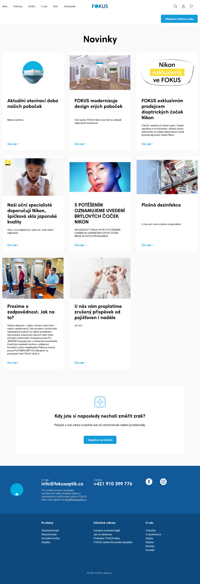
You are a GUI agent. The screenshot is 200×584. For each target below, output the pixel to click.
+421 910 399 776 (112, 484)
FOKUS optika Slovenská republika (112, 542)
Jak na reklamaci (102, 534)
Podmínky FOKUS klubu (106, 538)
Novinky (150, 546)
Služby (31, 6)
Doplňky (45, 542)
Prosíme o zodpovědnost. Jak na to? (31, 312)
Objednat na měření (100, 439)
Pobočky (17, 6)
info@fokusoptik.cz (62, 484)
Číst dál (12, 144)
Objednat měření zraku (179, 18)
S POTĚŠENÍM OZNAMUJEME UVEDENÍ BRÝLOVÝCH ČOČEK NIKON (100, 214)
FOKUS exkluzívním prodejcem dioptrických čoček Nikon (162, 109)
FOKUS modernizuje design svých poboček (98, 104)
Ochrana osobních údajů (106, 530)
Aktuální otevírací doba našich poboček (32, 104)
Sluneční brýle (49, 534)
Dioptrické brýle (50, 530)
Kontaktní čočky (50, 538)
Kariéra (150, 542)
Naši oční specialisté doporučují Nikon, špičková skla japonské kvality (32, 214)
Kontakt (150, 549)
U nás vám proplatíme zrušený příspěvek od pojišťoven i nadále (98, 312)
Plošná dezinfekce (161, 205)
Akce (4, 6)
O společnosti (153, 534)
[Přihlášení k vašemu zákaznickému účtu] (183, 6)
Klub (55, 6)
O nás (44, 6)
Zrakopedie (70, 6)
